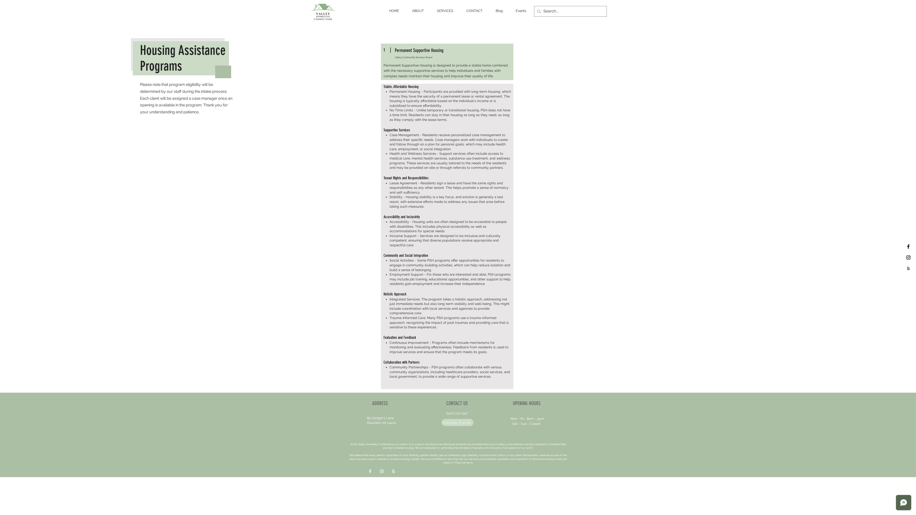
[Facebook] (370, 471)
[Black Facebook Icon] (908, 246)
